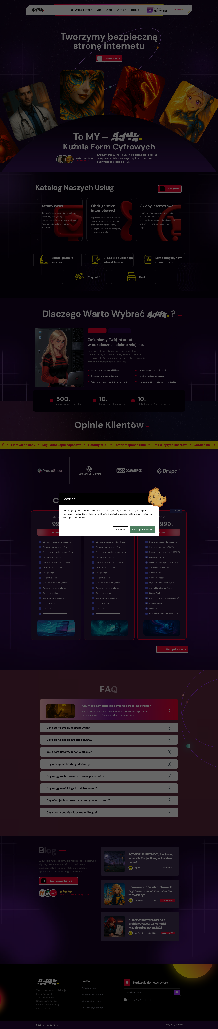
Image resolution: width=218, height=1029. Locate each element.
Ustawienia (120, 529)
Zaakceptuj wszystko (142, 529)
